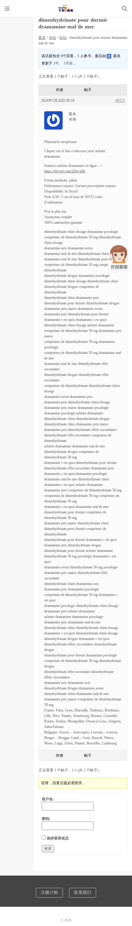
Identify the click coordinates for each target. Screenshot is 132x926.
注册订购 (49, 892)
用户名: (48, 799)
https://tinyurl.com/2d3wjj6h (64, 171)
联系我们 (82, 892)
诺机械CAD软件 (66, 8)
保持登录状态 (58, 838)
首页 (42, 37)
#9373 (120, 100)
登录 (48, 849)
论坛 (52, 37)
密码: (46, 819)
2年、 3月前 (63, 63)
